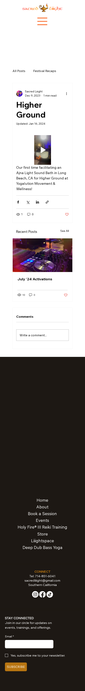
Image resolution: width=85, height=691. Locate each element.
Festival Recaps (44, 71)
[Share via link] (47, 202)
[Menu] (42, 21)
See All (64, 231)
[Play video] (42, 150)
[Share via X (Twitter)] (28, 202)
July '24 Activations (34, 279)
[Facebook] (42, 594)
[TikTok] (49, 594)
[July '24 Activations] (42, 255)
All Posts (18, 71)
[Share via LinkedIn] (37, 202)
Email (9, 636)
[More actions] (66, 93)
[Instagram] (35, 594)
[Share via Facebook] (18, 202)
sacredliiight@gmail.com (42, 580)
